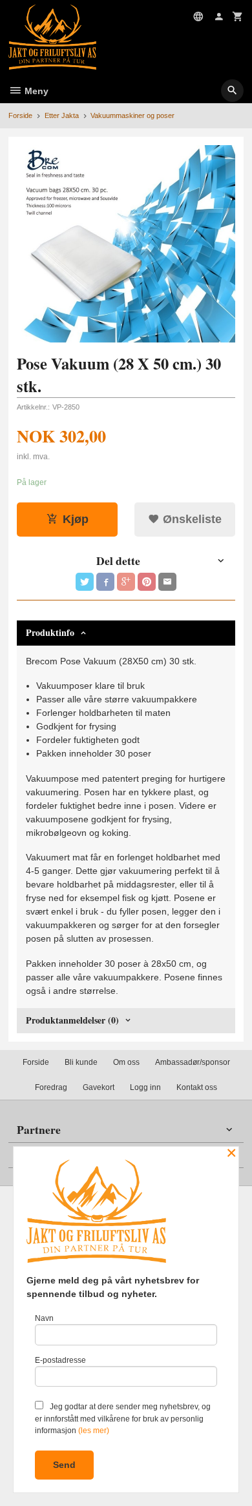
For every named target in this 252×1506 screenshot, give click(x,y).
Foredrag (51, 1087)
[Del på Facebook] (105, 582)
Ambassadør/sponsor (192, 1062)
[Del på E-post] (167, 582)
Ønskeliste (191, 519)
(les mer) (93, 1430)
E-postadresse (60, 1360)
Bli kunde (81, 1062)
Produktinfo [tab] (50, 632)
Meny (35, 91)
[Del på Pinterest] (147, 582)
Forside (20, 115)
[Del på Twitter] (85, 582)
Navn (44, 1318)
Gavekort (98, 1087)
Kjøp (76, 519)
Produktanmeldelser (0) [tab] (72, 1020)
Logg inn (145, 1087)
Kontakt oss (196, 1087)
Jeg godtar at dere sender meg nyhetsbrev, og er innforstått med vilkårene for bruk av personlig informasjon (123, 1418)
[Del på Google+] (126, 582)
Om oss (126, 1062)
